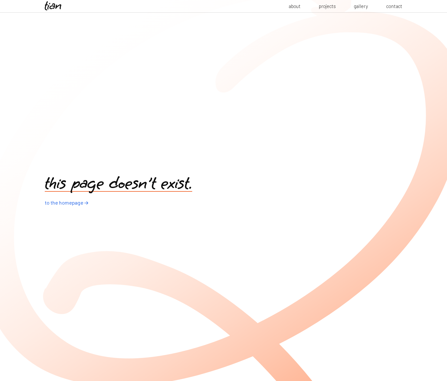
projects (327, 6)
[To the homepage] (53, 6)
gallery (361, 6)
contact (394, 6)
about (295, 6)
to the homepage (64, 202)
